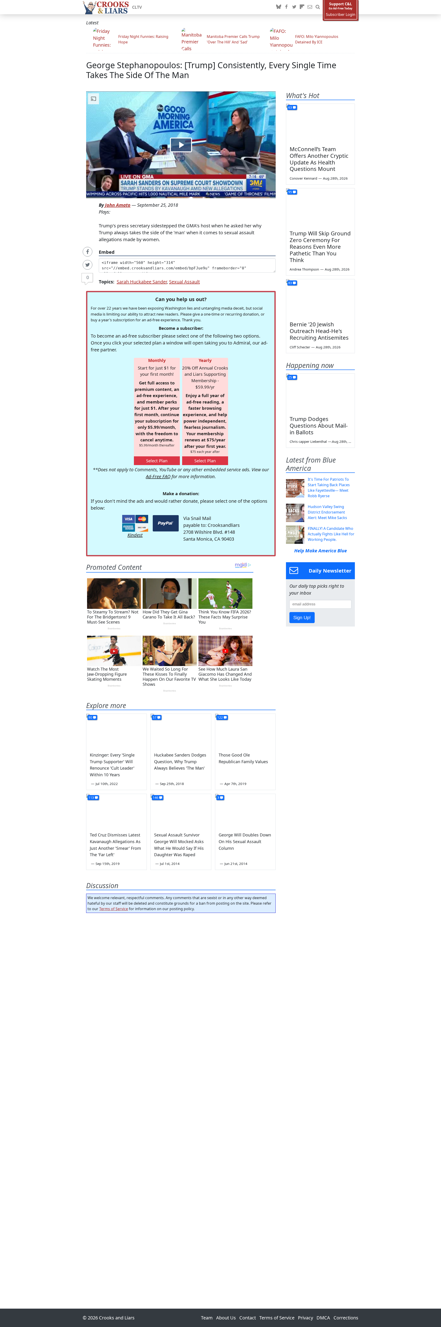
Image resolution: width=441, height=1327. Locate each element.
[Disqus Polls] (181, 976)
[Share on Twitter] (87, 265)
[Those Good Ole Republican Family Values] (245, 731)
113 (91, 797)
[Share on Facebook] (87, 252)
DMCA (323, 1318)
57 (154, 717)
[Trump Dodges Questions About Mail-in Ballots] (320, 393)
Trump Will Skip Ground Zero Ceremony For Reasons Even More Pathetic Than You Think (320, 246)
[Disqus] (181, 1097)
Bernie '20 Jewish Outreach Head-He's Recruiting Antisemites (319, 330)
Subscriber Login (340, 14)
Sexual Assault (184, 282)
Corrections (346, 1318)
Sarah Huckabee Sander (142, 282)
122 (220, 717)
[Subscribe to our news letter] (310, 7)
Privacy (305, 1318)
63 (290, 107)
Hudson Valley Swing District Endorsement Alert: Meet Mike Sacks (327, 512)
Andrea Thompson (304, 269)
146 (155, 797)
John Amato (117, 205)
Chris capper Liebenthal (308, 441)
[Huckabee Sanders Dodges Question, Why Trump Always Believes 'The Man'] (181, 731)
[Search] (317, 7)
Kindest (135, 535)
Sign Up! (302, 617)
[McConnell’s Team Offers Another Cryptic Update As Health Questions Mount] (320, 123)
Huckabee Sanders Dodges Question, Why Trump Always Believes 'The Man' (180, 761)
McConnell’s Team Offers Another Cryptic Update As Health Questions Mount (319, 158)
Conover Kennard (303, 178)
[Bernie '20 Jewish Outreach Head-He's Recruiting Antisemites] (320, 298)
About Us (226, 1318)
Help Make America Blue (320, 551)
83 (290, 283)
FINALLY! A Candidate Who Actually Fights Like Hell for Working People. (331, 534)
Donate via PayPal (166, 523)
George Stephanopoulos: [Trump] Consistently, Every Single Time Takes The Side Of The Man (211, 70)
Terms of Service (113, 908)
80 (90, 717)
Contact (247, 1318)
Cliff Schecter (300, 347)
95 (290, 192)
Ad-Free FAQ (158, 476)
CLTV (137, 7)
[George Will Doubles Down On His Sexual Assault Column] (245, 811)
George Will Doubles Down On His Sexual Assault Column (245, 841)
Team (207, 1318)
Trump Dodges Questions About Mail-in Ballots (319, 425)
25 (290, 377)
